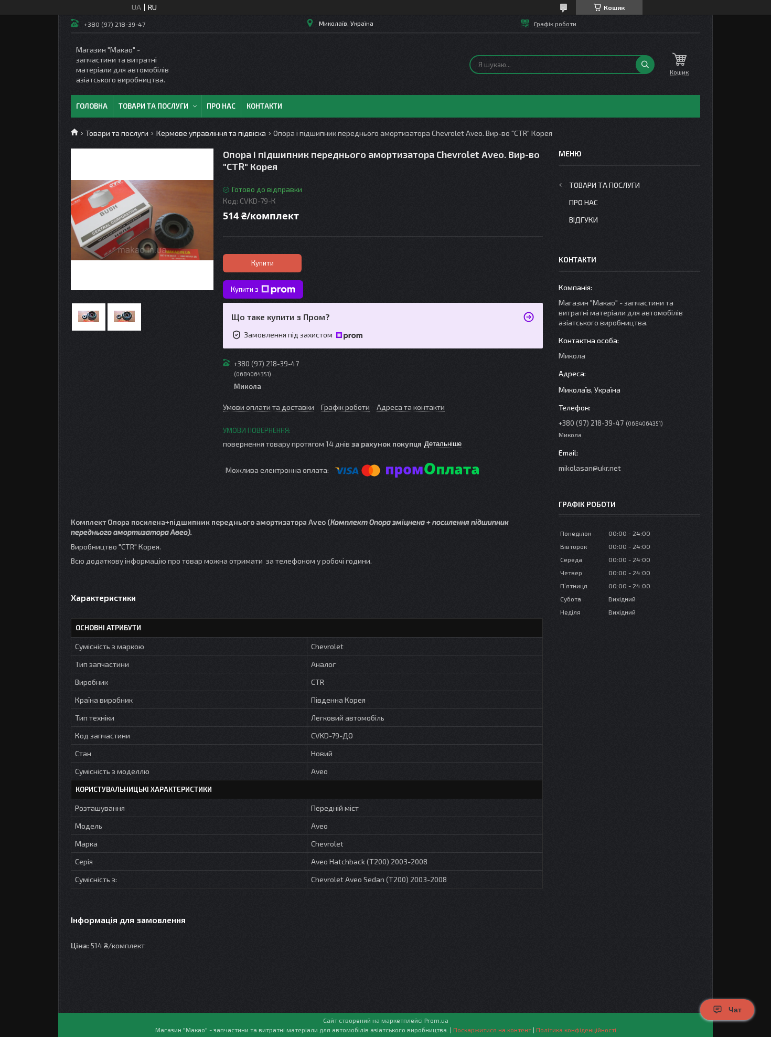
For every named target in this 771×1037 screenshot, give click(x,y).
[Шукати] (645, 64)
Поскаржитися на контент (492, 1029)
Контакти (264, 106)
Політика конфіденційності (576, 1029)
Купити (262, 263)
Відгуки (583, 219)
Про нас (221, 106)
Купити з (245, 289)
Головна (92, 106)
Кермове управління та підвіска (211, 133)
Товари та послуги (153, 106)
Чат (735, 1010)
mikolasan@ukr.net (590, 467)
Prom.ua (436, 1020)
